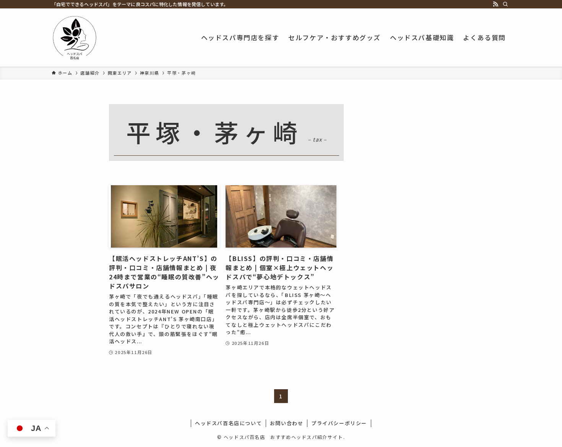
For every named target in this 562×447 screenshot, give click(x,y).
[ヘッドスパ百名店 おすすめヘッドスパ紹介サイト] (74, 37)
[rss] (495, 4)
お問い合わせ (287, 423)
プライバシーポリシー (339, 423)
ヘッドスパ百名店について (228, 423)
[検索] (505, 4)
